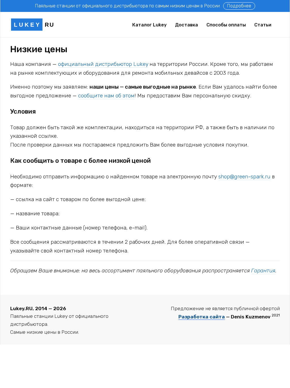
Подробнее (239, 6)
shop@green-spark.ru (244, 176)
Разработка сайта (201, 317)
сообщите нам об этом (106, 95)
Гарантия (263, 270)
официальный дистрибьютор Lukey (103, 64)
